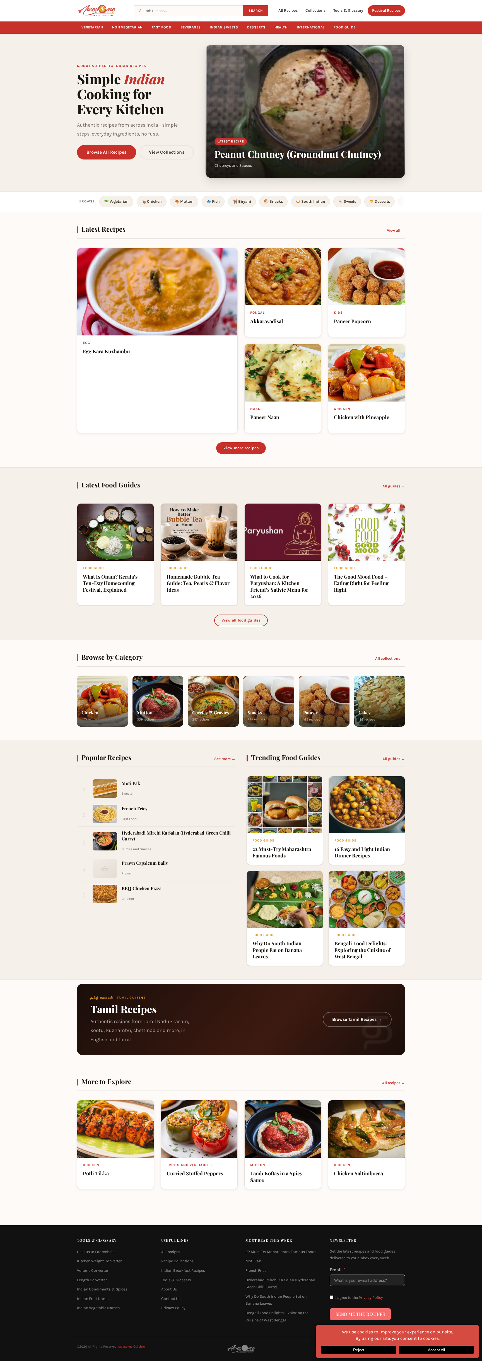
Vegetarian (92, 27)
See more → (224, 758)
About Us (169, 1289)
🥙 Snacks (273, 201)
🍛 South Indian (310, 201)
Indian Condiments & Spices (102, 1289)
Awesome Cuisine (131, 1346)
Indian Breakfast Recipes (183, 1270)
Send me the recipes (360, 1314)
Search (256, 11)
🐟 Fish (213, 201)
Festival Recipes (386, 10)
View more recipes (241, 448)
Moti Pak (253, 1261)
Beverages (190, 27)
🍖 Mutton (184, 201)
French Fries (255, 1270)
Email (336, 1269)
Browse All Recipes (106, 152)
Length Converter (92, 1279)
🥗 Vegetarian (116, 201)
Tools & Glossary (348, 10)
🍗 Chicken (151, 201)
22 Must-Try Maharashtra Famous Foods (280, 1251)
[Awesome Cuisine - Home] (102, 10)
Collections (315, 10)
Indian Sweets (224, 27)
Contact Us (170, 1298)
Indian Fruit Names (93, 1298)
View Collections (166, 152)
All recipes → (393, 1082)
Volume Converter (92, 1270)
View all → (396, 230)
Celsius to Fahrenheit (95, 1251)
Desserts (256, 27)
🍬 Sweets (347, 201)
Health (281, 27)
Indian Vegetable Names (98, 1308)
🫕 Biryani (242, 201)
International (311, 27)
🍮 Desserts (379, 201)
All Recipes (288, 10)
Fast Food (162, 27)
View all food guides (241, 620)
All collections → (390, 658)
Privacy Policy (173, 1308)
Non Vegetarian (127, 27)
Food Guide (345, 27)
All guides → (393, 486)
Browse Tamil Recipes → (357, 1019)
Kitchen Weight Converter (99, 1261)
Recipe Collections (177, 1261)
